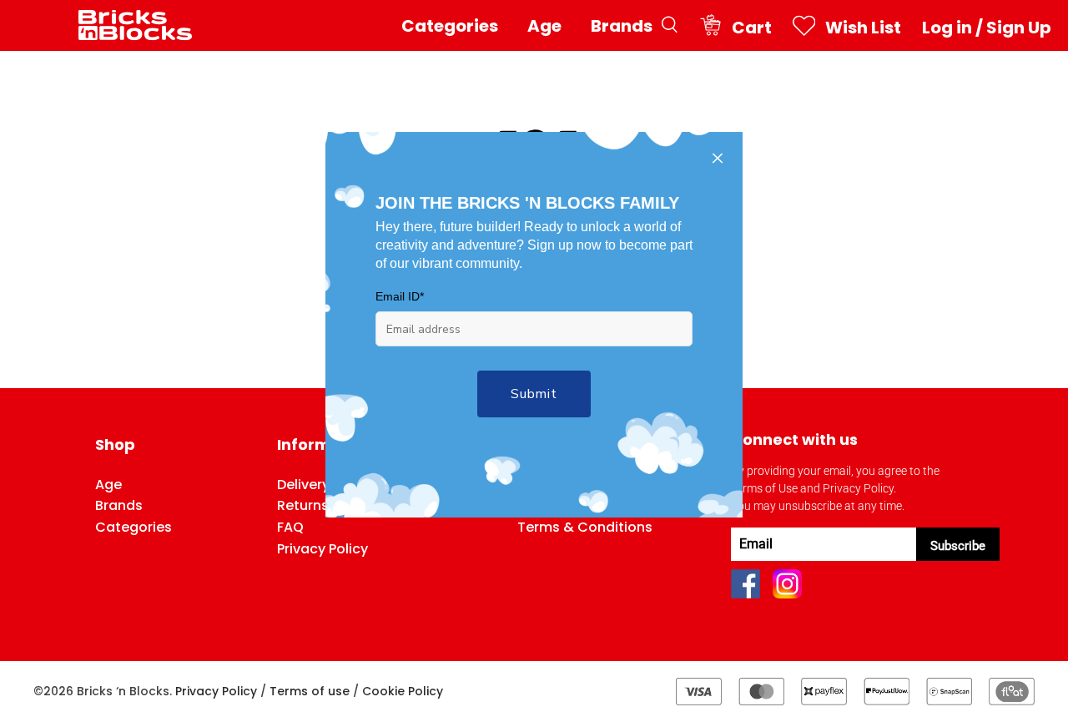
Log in (947, 27)
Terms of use (310, 691)
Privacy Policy (216, 691)
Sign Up (1018, 27)
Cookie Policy (402, 691)
